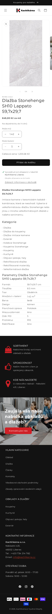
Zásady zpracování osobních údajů (23, 489)
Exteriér (7, 239)
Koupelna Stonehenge (15, 246)
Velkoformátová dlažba (16, 269)
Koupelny (8, 250)
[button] (5, 10)
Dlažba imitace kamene (16, 235)
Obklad (9, 457)
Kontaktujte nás (18, 430)
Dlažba (7, 227)
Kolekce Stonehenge (14, 242)
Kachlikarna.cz (22, 609)
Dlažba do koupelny (14, 231)
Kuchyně (8, 254)
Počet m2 (6, 129)
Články (9, 470)
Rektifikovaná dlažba (15, 261)
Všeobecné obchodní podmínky (22, 482)
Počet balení (8, 141)
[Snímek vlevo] (20, 92)
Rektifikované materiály (16, 265)
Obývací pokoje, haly (14, 258)
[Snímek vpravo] (32, 92)
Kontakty (10, 476)
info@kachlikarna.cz (24, 557)
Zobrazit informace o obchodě (20, 182)
